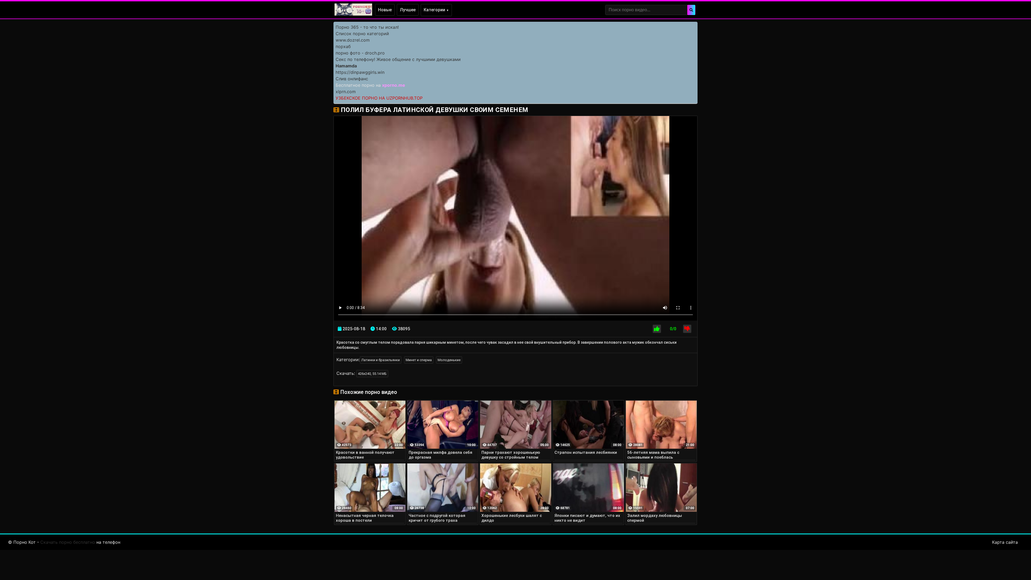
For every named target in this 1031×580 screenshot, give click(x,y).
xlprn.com (346, 91)
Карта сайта (1005, 542)
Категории (436, 9)
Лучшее (408, 9)
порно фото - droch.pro (360, 53)
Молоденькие (449, 360)
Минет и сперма (419, 360)
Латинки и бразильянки (380, 360)
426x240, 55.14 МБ (372, 374)
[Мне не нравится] (687, 329)
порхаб (343, 46)
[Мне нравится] (657, 329)
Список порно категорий (362, 33)
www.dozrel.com (353, 40)
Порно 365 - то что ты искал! (367, 27)
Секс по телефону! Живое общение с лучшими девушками (398, 59)
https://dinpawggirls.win (360, 72)
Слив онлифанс (352, 78)
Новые (385, 9)
